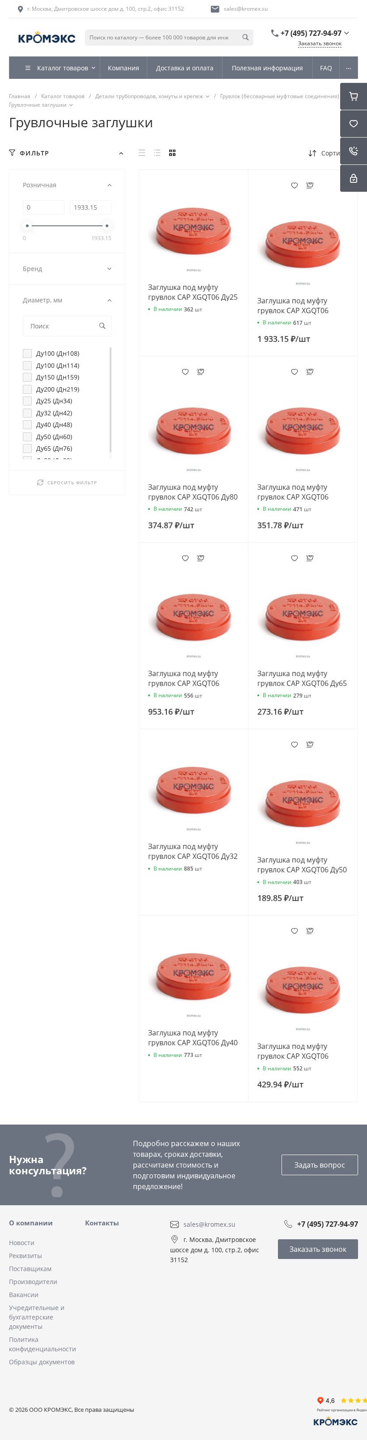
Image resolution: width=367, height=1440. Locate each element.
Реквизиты (25, 1255)
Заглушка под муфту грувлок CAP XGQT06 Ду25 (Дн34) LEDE (193, 297)
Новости (21, 1242)
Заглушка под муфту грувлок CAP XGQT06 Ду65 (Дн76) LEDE (302, 683)
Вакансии (23, 1294)
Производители (33, 1281)
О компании (31, 1222)
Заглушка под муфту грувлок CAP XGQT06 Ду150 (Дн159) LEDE (183, 683)
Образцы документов (42, 1362)
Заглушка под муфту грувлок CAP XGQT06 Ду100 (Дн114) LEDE (293, 497)
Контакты (102, 1222)
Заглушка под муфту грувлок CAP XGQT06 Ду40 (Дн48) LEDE (193, 1042)
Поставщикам (30, 1268)
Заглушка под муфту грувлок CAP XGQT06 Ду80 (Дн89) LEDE (193, 497)
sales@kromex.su (246, 9)
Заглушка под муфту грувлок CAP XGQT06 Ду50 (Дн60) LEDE (302, 869)
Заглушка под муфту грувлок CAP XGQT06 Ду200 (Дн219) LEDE (293, 310)
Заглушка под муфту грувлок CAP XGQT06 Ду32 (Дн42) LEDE (193, 856)
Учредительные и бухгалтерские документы (36, 1317)
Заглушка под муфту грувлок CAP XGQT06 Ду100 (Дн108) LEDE (293, 1056)
